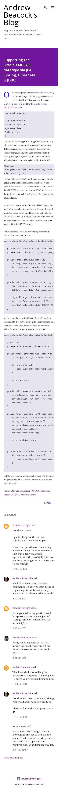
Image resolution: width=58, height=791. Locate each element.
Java (21, 491)
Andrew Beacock (28, 495)
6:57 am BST (19, 628)
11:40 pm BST (20, 716)
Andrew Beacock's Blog (20, 14)
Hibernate (45, 491)
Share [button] (47, 502)
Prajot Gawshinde (22, 637)
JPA (32, 491)
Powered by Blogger (30, 778)
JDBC (37, 491)
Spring (27, 491)
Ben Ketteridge (21, 525)
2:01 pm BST (19, 657)
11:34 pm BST (19, 683)
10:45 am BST (20, 569)
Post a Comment (13, 757)
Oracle (7, 495)
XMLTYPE (15, 495)
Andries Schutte (21, 667)
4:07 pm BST (19, 598)
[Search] (45, 5)
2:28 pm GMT (20, 749)
